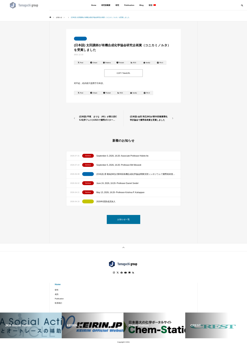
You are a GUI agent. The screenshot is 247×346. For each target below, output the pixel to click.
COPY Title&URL (123, 73)
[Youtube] (125, 272)
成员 (56, 294)
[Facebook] (122, 272)
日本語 (100, 83)
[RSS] (133, 272)
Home (93, 5)
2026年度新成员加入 (105, 201)
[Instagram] (114, 272)
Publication (129, 5)
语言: (151, 5)
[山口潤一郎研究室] (24, 5)
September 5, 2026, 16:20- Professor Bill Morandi (118, 165)
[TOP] (123, 247)
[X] (118, 272)
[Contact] (129, 272)
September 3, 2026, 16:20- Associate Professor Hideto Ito (122, 156)
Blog (141, 5)
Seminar (88, 156)
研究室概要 (105, 5)
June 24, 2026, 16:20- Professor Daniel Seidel (117, 183)
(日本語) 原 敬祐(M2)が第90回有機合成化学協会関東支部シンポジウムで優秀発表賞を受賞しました (136, 174)
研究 (117, 5)
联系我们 (58, 303)
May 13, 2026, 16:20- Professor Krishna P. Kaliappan (120, 192)
